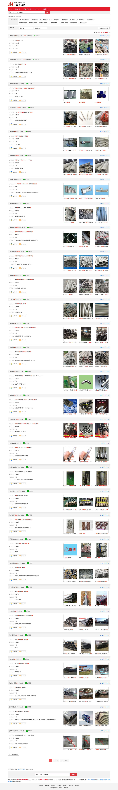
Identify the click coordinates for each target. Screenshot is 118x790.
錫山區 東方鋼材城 (19, 168)
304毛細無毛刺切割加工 (70, 438)
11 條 (16, 621)
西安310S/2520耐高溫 (86, 294)
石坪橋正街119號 (19, 96)
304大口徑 (68, 222)
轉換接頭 (26, 495)
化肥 (19, 567)
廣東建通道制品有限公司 (16, 371)
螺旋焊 (22, 663)
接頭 (22, 447)
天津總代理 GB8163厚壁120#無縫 (70, 582)
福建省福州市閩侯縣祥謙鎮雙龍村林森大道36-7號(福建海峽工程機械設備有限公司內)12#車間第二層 (38, 720)
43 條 (16, 741)
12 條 (16, 525)
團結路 (16, 552)
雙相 (16, 208)
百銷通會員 (12, 28)
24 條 (16, 165)
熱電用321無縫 (101, 366)
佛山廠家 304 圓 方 (70, 126)
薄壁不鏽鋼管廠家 (43, 23)
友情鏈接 (77, 785)
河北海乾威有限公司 (16, 611)
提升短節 (21, 495)
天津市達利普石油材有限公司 (17, 491)
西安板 (24, 280)
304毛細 (34, 423)
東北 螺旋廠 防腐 (101, 678)
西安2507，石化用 (86, 366)
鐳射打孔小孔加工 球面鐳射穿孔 (101, 486)
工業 (18, 256)
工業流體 (24, 328)
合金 (23, 567)
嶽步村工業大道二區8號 (20, 432)
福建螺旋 (20, 711)
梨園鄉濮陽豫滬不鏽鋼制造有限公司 (23, 528)
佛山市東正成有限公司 (17, 251)
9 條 (16, 669)
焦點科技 (61, 787)
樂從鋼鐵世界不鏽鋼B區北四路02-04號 (24, 408)
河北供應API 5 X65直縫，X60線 (101, 606)
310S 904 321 (101, 54)
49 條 (16, 333)
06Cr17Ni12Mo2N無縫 (101, 222)
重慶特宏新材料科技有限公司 (17, 83)
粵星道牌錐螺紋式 (70, 390)
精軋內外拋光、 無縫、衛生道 (101, 462)
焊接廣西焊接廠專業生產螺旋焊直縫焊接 (70, 702)
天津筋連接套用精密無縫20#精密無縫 (86, 582)
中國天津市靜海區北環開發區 (21, 504)
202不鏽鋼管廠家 (44, 20)
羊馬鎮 (16, 648)
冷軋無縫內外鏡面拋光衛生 (86, 462)
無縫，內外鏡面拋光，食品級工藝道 (70, 462)
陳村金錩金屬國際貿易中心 (21, 120)
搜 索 (73, 775)
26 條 (16, 213)
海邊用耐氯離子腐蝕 (101, 246)
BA (29, 519)
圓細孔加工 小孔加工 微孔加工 (86, 486)
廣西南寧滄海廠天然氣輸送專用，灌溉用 (86, 702)
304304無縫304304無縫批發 (70, 174)
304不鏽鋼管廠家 (83, 23)
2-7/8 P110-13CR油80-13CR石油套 (86, 510)
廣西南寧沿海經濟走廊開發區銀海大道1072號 (25, 696)
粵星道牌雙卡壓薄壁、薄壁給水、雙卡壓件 (101, 390)
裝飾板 (24, 112)
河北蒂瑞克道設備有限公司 (17, 587)
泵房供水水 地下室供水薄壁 (101, 414)
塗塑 (17, 639)
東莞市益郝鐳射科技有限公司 (17, 467)
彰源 (16, 543)
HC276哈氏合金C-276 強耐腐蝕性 (70, 534)
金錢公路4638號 (18, 312)
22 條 (16, 117)
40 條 (16, 573)
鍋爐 (26, 136)
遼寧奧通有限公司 (15, 659)
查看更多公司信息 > (104, 36)
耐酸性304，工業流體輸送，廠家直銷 (70, 342)
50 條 (16, 237)
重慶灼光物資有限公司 (15, 59)
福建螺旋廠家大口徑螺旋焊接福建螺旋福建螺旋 (101, 725)
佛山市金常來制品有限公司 (18, 107)
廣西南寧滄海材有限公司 (16, 683)
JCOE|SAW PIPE (84, 630)
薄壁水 (32, 328)
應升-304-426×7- (70, 150)
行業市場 (45, 9)
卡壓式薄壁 (32, 184)
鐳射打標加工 (31, 735)
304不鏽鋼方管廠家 (63, 23)
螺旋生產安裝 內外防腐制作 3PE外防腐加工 (101, 654)
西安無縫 (17, 352)
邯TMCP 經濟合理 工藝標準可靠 (70, 78)
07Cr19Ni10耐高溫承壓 (86, 222)
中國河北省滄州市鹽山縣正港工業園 (23, 624)
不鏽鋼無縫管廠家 (90, 20)
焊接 (21, 639)
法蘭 (17, 447)
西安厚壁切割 (68, 294)
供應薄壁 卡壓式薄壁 (70, 198)
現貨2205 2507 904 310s (86, 54)
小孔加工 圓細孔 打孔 (101, 749)
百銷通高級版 (29, 36)
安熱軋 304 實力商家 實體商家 (86, 78)
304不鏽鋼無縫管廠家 (24, 20)
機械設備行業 (27, 9)
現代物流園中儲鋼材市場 (20, 288)
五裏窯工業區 (18, 600)
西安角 (29, 352)
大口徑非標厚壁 (27, 208)
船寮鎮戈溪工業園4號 (20, 216)
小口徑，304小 (70, 270)
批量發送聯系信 (104, 28)
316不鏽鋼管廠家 (53, 23)
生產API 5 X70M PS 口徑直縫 (70, 606)
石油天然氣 (29, 615)
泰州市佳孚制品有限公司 (17, 227)
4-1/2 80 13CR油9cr (101, 510)
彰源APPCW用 (99, 558)
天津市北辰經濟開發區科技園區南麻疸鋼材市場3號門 (27, 576)
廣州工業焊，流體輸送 (101, 270)
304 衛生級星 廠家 (101, 582)
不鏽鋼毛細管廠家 (33, 23)
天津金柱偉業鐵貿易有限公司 (17, 563)
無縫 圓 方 (86, 174)
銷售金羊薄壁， (100, 198)
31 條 (16, 141)
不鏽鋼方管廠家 (64, 20)
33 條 (16, 309)
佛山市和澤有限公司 (16, 419)
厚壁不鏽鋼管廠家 (23, 23)
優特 (16, 40)
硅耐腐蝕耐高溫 (101, 534)
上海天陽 (68, 318)
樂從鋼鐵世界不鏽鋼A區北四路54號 (23, 336)
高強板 (16, 64)
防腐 (27, 663)
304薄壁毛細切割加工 (101, 438)
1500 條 (17, 46)
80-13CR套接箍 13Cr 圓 (70, 510)
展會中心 (36, 9)
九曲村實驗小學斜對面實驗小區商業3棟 (24, 480)
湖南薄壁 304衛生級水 (70, 414)
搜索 (47, 12)
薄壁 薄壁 (86, 198)
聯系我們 (47, 785)
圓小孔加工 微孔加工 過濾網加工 (70, 486)
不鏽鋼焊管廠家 (34, 20)
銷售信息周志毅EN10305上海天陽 (86, 318)
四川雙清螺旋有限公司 (16, 635)
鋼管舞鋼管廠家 (73, 23)
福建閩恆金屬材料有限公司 (16, 707)
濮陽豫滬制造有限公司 (17, 515)
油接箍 (17, 495)
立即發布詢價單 (21, 769)
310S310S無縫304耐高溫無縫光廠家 (101, 174)
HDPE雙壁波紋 (19, 376)
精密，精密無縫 (86, 270)
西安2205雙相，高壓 (70, 366)
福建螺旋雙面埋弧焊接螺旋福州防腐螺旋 (86, 725)
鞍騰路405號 (18, 672)
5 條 (16, 429)
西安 (18, 280)
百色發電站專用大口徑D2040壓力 (101, 702)
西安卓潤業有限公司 (15, 275)
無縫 (20, 64)
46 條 (16, 93)
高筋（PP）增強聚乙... (38, 376)
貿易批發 (17, 43)
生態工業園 (17, 144)
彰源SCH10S (67, 558)
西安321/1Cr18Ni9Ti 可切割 (101, 294)
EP (24, 519)
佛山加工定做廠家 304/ (86, 126)
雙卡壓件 (33, 400)
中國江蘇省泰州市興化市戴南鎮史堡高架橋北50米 (26, 240)
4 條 (16, 549)
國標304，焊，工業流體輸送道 (101, 342)
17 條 (16, 717)
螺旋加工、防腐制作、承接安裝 (70, 654)
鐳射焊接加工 (24, 735)
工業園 (16, 48)
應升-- (100, 150)
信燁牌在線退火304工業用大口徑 (86, 342)
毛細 (24, 256)
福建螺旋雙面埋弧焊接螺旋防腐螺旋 (70, 725)
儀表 (18, 519)
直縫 (26, 591)
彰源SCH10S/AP (85, 558)
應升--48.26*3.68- (86, 150)
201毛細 (25, 423)
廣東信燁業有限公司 (15, 323)
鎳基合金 (20, 208)
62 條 (16, 405)
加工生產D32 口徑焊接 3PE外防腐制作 (86, 654)
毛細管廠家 (81, 20)
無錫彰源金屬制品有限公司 (16, 539)
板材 (17, 160)
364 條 (16, 453)
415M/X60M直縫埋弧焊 (101, 630)
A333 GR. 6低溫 (68, 630)
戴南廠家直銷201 (70, 246)
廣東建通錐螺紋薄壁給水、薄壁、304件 (86, 390)
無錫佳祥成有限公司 (16, 155)
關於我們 (41, 785)
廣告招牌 (24, 687)
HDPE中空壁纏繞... (28, 376)
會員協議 (71, 785)
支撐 (16, 687)
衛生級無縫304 (70, 54)
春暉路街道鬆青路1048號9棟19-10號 (23, 72)
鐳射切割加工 (18, 735)
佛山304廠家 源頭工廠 (101, 126)
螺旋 (21, 591)
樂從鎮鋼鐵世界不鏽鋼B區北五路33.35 (23, 264)
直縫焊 (17, 615)
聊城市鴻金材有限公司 (16, 36)
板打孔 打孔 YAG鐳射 (86, 750)
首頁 (10, 9)
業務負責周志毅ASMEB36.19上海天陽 (101, 318)
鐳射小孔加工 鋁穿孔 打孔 (70, 749)
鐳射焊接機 (22, 471)
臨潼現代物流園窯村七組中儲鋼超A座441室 (25, 360)
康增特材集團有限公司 (15, 203)
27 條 (16, 381)
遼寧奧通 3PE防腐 (69, 678)
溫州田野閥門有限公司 (15, 443)
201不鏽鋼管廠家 (74, 20)
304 (24, 88)
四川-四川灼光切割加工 (101, 78)
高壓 (24, 304)
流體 (18, 88)
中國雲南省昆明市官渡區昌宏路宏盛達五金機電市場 (26, 192)
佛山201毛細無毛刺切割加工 (86, 438)
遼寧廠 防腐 (84, 678)
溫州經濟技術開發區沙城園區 (21, 456)
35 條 (16, 477)
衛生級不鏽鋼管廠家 (54, 20)
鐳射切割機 (17, 471)
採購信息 (17, 9)
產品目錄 (13, 16)
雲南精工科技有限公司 (15, 179)
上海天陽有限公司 (15, 299)
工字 (24, 64)
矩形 (22, 136)
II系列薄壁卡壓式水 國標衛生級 (86, 414)
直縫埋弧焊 (22, 615)
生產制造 (17, 91)
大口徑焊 (17, 663)
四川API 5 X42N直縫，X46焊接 (86, 606)
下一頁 (65, 760)
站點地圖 (59, 785)
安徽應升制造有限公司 (16, 131)
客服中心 (53, 785)
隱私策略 (65, 785)
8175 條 (17, 69)
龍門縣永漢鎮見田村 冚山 (20, 384)
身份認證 (38, 36)
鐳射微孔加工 (29, 471)
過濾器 (29, 447)
